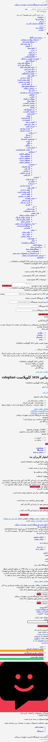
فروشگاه (40, 731)
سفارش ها (40, 19)
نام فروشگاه (43, 306)
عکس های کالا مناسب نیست (35, 271)
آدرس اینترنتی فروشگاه (39, 302)
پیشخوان (40, 17)
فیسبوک (39, 337)
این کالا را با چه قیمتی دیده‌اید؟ (37, 294)
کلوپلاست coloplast (38, 411)
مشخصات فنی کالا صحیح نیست (34, 275)
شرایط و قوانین (42, 634)
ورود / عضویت (42, 626)
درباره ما (40, 547)
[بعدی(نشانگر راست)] (45, 741)
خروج (41, 25)
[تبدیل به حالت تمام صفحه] (45, 739)
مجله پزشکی (39, 539)
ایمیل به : (37, 438)
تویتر (40, 339)
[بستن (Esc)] (40, 739)
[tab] (22, 448)
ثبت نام (19, 15)
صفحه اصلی (39, 727)
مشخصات (40, 448)
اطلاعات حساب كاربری (35, 23)
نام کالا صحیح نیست (38, 267)
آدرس (41, 21)
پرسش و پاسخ (38, 452)
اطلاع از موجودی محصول (35, 429)
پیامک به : (37, 440)
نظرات (41, 30)
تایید (39, 594)
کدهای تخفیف (38, 537)
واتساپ (39, 335)
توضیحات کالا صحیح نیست (36, 279)
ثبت (46, 444)
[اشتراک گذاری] (43, 739)
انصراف (44, 594)
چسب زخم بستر (42, 372)
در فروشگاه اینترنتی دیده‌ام (35, 298)
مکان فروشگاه (42, 310)
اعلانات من (39, 28)
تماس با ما (40, 549)
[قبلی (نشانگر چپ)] (47, 741)
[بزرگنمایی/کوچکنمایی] (47, 739)
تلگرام (40, 333)
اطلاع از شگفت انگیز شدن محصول (32, 432)
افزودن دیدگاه (35, 487)
